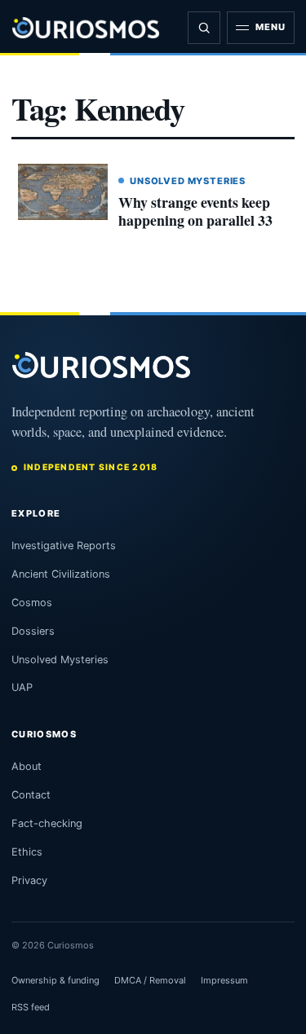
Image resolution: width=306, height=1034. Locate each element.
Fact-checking (46, 823)
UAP (22, 687)
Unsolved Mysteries (188, 181)
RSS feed (30, 1007)
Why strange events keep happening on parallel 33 (195, 211)
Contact (31, 795)
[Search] (204, 27)
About (26, 766)
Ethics (26, 852)
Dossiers (33, 631)
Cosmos (31, 602)
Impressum (224, 980)
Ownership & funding (55, 980)
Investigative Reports (63, 545)
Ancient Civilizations (60, 574)
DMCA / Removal (150, 980)
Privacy (29, 880)
